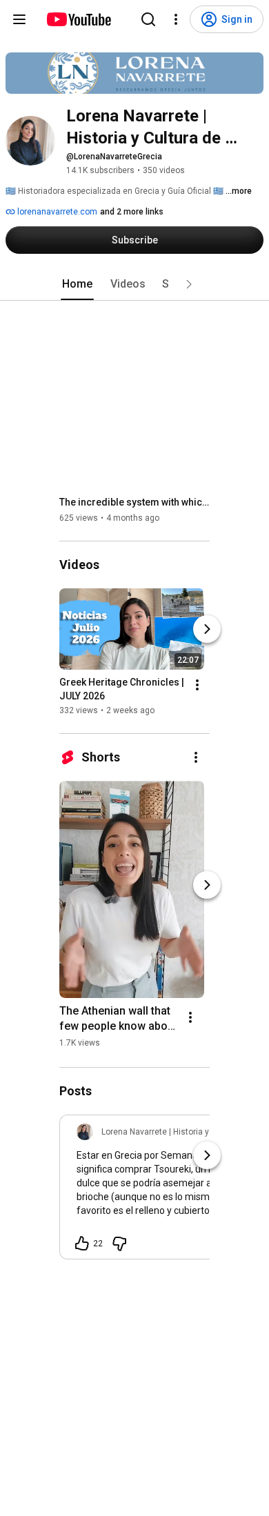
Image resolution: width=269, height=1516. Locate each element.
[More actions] (197, 685)
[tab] (77, 284)
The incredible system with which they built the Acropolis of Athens (134, 502)
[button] (189, 284)
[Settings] (176, 19)
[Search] (148, 19)
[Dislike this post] (119, 1244)
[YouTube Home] (78, 19)
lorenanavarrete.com (56, 212)
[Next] (207, 629)
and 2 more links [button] (131, 212)
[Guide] (19, 19)
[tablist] (134, 284)
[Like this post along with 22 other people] (82, 1244)
